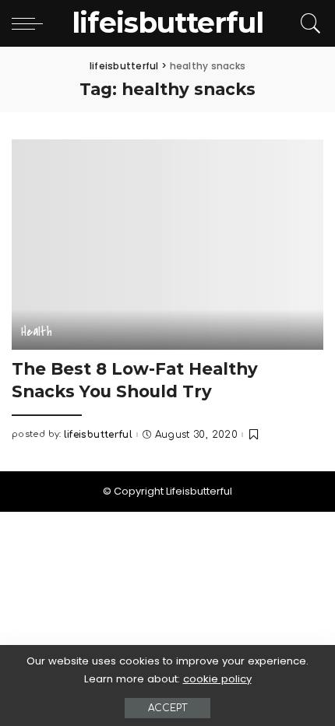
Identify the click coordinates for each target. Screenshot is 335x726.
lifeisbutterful (98, 434)
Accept (167, 708)
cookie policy (217, 678)
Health (36, 331)
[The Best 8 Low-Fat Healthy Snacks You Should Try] (167, 244)
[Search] (308, 23)
